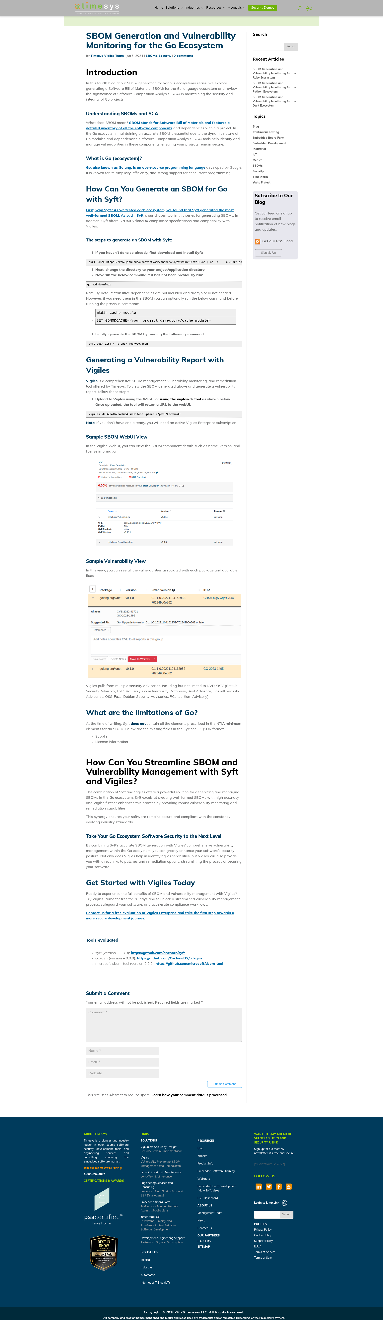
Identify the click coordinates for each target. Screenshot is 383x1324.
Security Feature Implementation (162, 1151)
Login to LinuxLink (267, 1202)
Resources (214, 7)
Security (165, 56)
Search (286, 1214)
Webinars (203, 1178)
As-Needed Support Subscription (162, 1242)
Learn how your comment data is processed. (189, 1095)
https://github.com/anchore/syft (158, 953)
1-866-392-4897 (94, 1174)
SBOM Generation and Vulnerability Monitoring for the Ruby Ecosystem (274, 73)
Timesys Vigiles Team (107, 56)
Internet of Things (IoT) (155, 1282)
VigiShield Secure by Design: (159, 1147)
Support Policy (263, 1241)
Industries (193, 7)
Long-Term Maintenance (156, 1176)
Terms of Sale (263, 1257)
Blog (256, 126)
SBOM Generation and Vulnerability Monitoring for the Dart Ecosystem (274, 101)
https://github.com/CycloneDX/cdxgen (169, 958)
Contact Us (204, 1228)
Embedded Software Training (216, 1171)
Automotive (148, 1275)
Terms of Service (264, 1252)
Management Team (209, 1213)
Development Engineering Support (163, 1238)
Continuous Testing (266, 132)
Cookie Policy (262, 1235)
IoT (255, 154)
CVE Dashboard (207, 1198)
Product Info (205, 1163)
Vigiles (145, 1157)
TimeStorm (260, 177)
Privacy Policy (262, 1229)
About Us (235, 7)
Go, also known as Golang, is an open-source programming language (145, 168)
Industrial (259, 149)
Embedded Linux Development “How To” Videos (216, 1188)
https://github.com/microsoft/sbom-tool (189, 964)
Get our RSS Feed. (277, 241)
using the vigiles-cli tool (180, 399)
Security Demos (262, 7)
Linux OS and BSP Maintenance (161, 1172)
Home (158, 7)
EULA (257, 1246)
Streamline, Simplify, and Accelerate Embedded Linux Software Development (158, 1225)
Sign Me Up (268, 252)
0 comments (183, 56)
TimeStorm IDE (150, 1217)
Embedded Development (269, 143)
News (201, 1220)
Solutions (172, 7)
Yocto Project (261, 182)
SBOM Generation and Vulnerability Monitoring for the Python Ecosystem (274, 87)
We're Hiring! (113, 1168)
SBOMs (151, 56)
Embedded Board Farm (268, 138)
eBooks (202, 1156)
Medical (258, 160)
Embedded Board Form (155, 1202)
